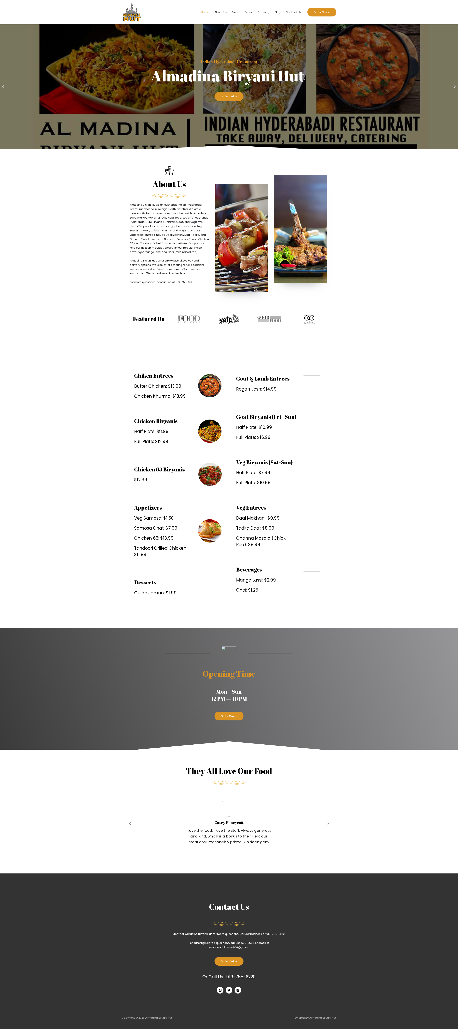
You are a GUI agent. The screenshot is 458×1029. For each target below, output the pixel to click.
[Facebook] (220, 990)
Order (248, 12)
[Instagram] (238, 990)
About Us (221, 12)
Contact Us (293, 12)
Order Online (229, 96)
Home (205, 12)
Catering (263, 12)
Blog (277, 12)
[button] (229, 716)
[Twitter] (229, 990)
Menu (235, 12)
